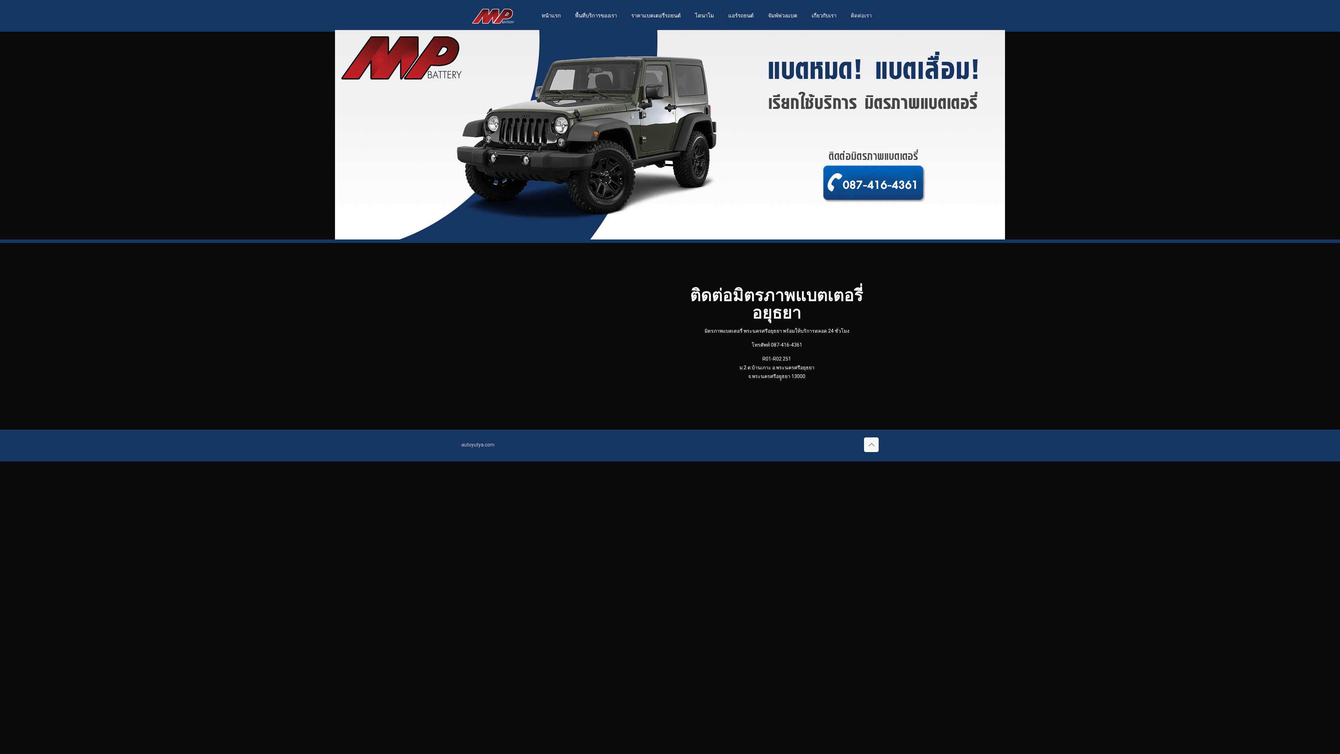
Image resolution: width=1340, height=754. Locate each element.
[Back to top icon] (871, 444)
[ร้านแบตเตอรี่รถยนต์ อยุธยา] (493, 15)
